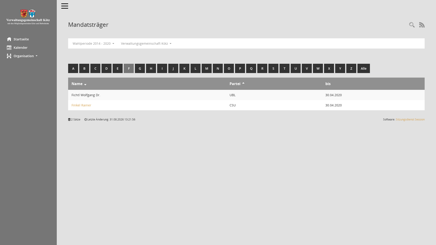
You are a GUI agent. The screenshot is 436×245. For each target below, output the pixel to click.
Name (77, 83)
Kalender (20, 47)
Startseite (21, 39)
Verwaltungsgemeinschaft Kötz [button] (145, 43)
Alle (364, 68)
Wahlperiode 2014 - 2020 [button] (92, 43)
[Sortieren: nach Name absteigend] (85, 83)
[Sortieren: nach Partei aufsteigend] (243, 83)
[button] (28, 56)
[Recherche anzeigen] (412, 25)
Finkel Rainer (81, 105)
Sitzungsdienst (410, 119)
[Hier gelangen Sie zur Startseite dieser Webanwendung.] (28, 17)
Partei (235, 83)
